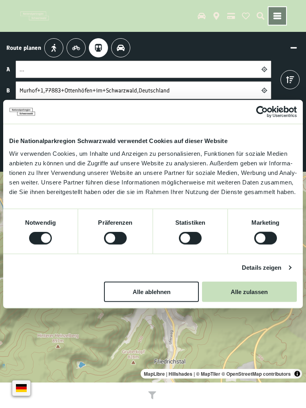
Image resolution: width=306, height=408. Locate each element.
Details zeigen (261, 267)
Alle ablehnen (152, 291)
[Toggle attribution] (297, 374)
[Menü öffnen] (277, 16)
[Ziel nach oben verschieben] (290, 79)
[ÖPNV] (98, 47)
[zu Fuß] (53, 47)
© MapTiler (208, 373)
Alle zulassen (249, 291)
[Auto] (120, 47)
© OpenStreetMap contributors (256, 373)
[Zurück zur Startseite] (34, 16)
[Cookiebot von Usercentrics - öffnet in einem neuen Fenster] (262, 112)
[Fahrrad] (76, 47)
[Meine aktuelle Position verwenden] (264, 69)
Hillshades (180, 373)
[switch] (115, 238)
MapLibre (154, 373)
